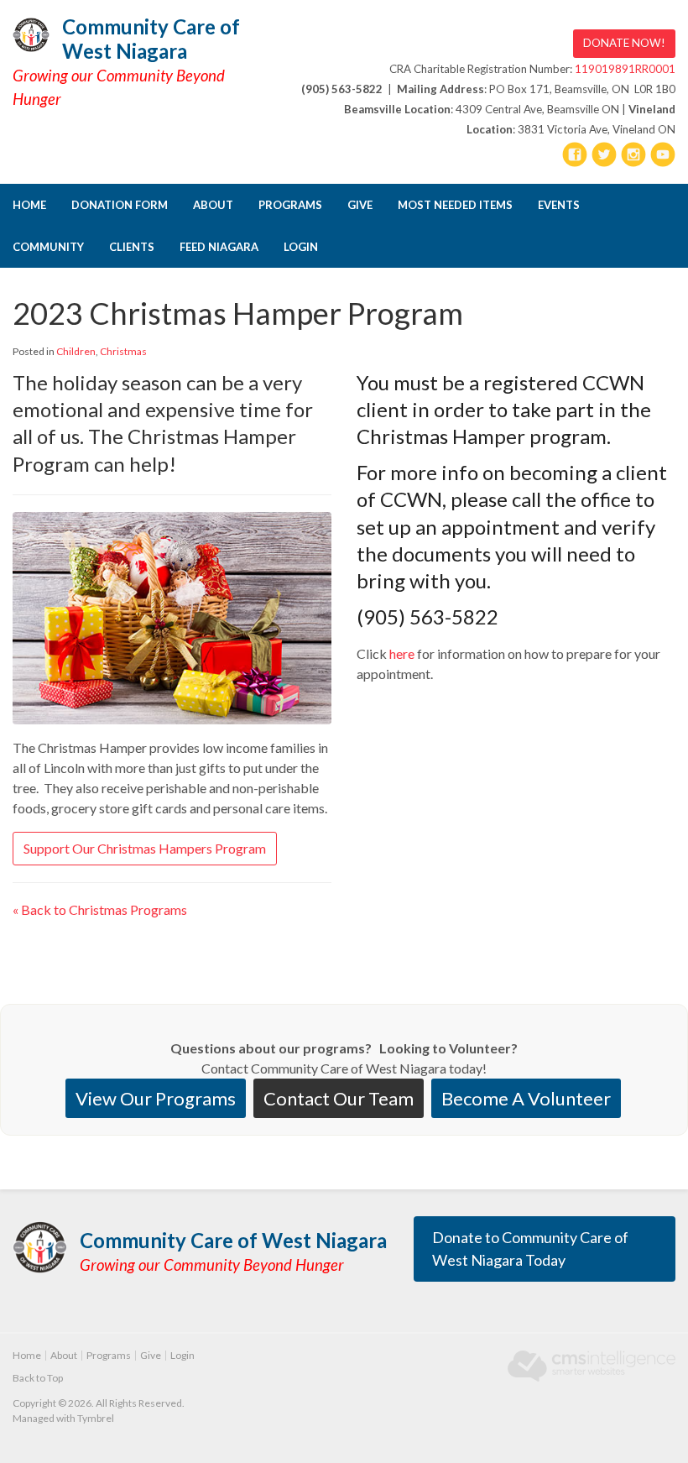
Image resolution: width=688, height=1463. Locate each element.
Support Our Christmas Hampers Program (144, 848)
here (401, 653)
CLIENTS (131, 246)
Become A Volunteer (526, 1098)
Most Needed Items (455, 205)
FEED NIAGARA (219, 246)
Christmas (123, 351)
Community (48, 246)
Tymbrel (95, 1418)
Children (76, 351)
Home (29, 205)
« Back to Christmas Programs (100, 909)
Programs (290, 205)
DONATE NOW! (624, 43)
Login (301, 246)
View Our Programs (156, 1098)
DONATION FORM (119, 205)
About (213, 205)
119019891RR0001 (625, 69)
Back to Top (38, 1378)
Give (360, 205)
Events (559, 205)
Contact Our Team (338, 1098)
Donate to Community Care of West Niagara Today (530, 1248)
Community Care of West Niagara (151, 38)
